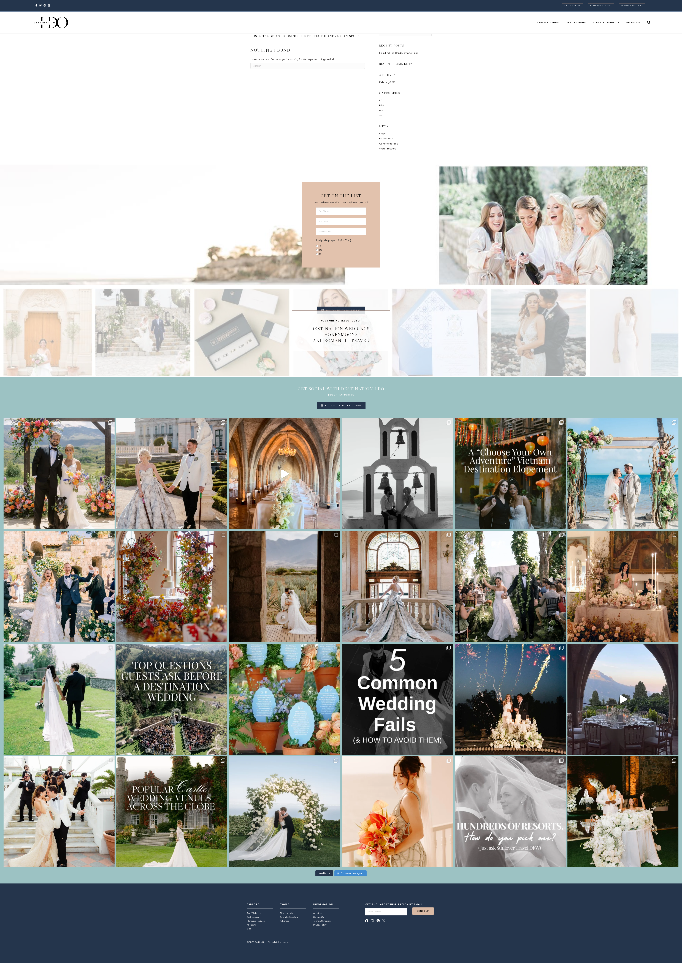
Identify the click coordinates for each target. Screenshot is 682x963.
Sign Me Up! (423, 911)
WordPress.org (387, 148)
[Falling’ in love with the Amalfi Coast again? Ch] (622, 699)
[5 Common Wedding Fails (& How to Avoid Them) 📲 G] (397, 699)
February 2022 (387, 82)
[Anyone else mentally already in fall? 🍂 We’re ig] (171, 586)
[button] (367, 921)
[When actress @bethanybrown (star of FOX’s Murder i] (510, 473)
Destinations (576, 22)
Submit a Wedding (632, 6)
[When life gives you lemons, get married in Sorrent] (59, 586)
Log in (382, 133)
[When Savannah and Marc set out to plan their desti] (284, 586)
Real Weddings (548, 22)
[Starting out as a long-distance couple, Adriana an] (397, 811)
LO (381, 100)
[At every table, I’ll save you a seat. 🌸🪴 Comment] (284, 699)
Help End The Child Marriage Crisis (398, 52)
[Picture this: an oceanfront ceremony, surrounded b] (510, 811)
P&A (381, 105)
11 (320, 254)
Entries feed (386, 138)
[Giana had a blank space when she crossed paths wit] (284, 811)
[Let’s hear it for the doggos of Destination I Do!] (59, 473)
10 (320, 250)
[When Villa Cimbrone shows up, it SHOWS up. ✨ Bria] (284, 473)
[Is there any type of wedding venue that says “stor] (171, 811)
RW (381, 110)
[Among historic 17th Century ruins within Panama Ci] (622, 811)
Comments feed (388, 143)
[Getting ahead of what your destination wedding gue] (171, 699)
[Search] (645, 22)
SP (380, 115)
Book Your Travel (601, 6)
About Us (633, 22)
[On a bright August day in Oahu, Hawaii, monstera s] (510, 586)
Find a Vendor (572, 6)
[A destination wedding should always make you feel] (171, 473)
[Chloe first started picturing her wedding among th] (59, 699)
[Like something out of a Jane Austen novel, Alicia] (622, 586)
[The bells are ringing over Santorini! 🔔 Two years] (397, 473)
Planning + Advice (606, 22)
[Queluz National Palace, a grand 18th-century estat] (397, 586)
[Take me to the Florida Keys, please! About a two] (622, 473)
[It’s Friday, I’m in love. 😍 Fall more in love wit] (59, 811)
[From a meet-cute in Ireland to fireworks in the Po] (510, 699)
